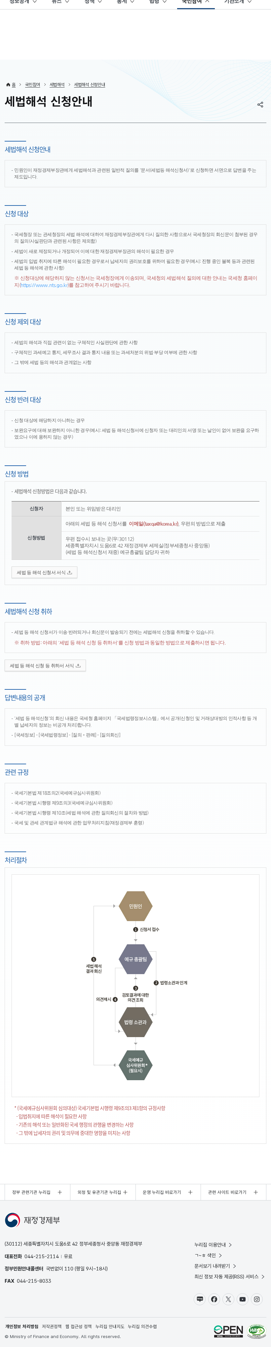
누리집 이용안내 (210, 1245)
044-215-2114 (41, 1256)
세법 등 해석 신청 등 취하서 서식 (42, 665)
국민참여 (32, 84)
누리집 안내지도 (110, 1326)
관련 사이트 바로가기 (227, 1192)
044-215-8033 (34, 1281)
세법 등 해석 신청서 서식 (41, 572)
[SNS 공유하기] (260, 104)
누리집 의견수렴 (142, 1326)
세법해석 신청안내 (89, 84)
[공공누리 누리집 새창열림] (228, 1332)
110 (68, 1268)
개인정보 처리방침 (21, 1326)
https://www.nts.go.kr (43, 285)
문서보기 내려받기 (212, 1266)
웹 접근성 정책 (78, 1326)
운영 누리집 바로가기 (162, 1192)
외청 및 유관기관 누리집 (99, 1192)
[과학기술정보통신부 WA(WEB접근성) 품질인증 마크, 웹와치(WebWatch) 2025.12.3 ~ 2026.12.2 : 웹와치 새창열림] (256, 1332)
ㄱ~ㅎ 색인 (205, 1255)
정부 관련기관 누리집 (31, 1192)
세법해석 (57, 84)
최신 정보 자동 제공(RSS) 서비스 (226, 1276)
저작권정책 (52, 1326)
